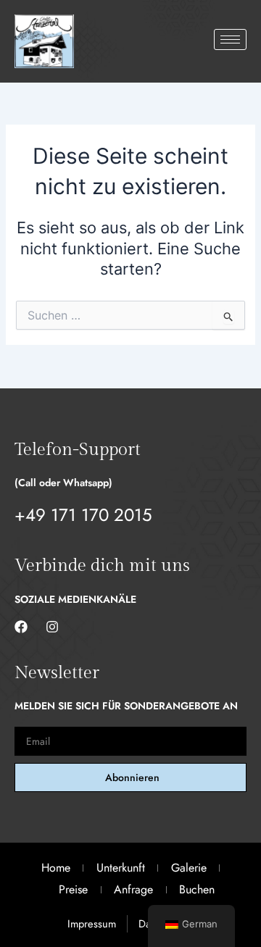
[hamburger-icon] (230, 39)
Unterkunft (120, 867)
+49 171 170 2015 (83, 514)
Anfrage (133, 889)
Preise (73, 889)
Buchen (197, 889)
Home (55, 867)
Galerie (189, 867)
